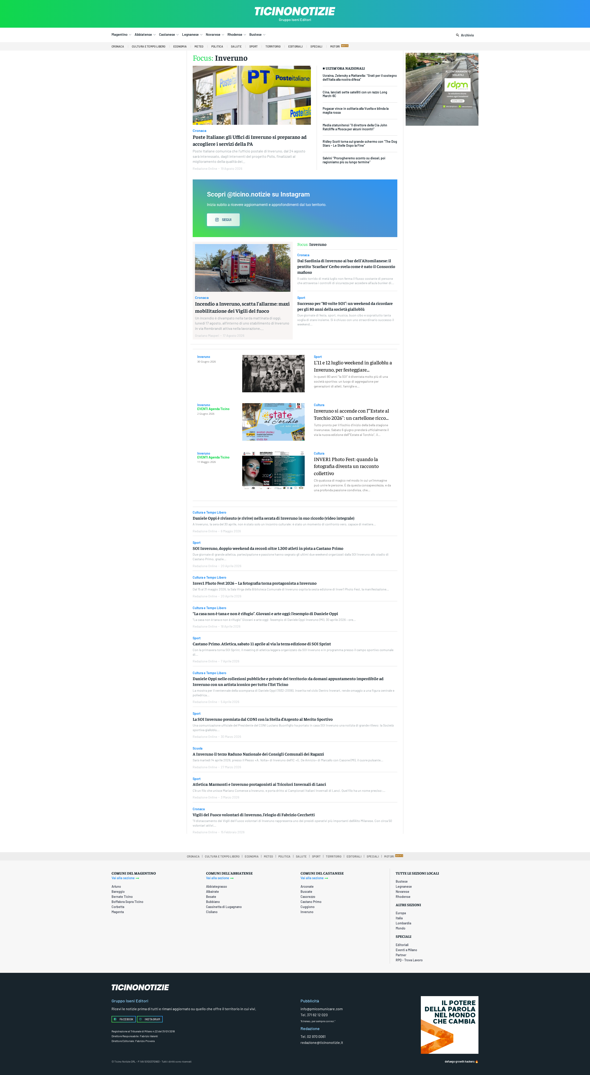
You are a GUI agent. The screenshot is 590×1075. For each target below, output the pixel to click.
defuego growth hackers (460, 1061)
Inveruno (203, 357)
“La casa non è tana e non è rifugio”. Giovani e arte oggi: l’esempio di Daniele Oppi (265, 613)
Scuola (197, 748)
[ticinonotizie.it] (295, 11)
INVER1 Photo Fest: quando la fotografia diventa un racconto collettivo (346, 466)
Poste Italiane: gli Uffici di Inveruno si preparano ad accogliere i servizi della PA (250, 140)
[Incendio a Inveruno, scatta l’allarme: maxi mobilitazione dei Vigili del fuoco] (242, 268)
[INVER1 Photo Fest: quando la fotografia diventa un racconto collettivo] (273, 470)
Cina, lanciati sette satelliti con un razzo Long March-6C (355, 94)
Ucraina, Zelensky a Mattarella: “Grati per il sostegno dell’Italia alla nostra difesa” (360, 77)
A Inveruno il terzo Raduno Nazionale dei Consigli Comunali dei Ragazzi (258, 753)
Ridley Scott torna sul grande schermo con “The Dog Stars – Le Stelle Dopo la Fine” (360, 143)
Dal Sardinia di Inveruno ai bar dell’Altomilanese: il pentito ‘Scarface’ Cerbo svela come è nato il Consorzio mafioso (346, 266)
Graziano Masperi (207, 335)
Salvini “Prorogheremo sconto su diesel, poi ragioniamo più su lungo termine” (354, 160)
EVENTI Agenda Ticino (213, 409)
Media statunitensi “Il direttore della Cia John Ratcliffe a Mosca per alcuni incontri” (355, 127)
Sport (301, 298)
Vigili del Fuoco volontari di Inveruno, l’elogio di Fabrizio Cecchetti (254, 814)
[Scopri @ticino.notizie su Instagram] (295, 208)
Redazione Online (205, 168)
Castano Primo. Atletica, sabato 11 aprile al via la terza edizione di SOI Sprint (262, 643)
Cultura (319, 405)
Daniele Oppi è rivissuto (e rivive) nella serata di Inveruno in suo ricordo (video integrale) (273, 518)
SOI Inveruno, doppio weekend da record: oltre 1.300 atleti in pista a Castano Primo (268, 548)
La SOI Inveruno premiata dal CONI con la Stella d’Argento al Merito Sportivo (263, 719)
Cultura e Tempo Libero (209, 512)
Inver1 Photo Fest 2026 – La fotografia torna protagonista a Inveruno (255, 583)
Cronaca (199, 130)
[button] (464, 35)
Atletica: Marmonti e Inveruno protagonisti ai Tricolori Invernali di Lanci (259, 784)
